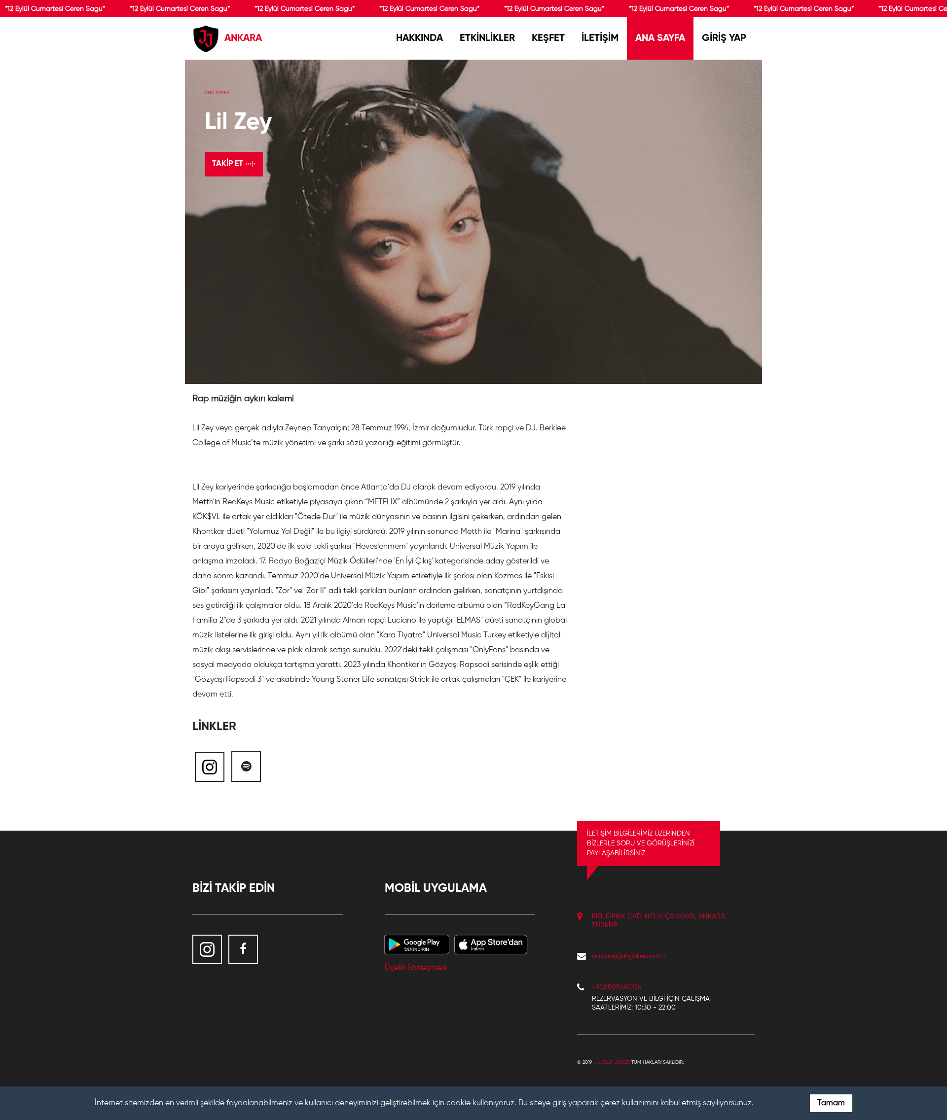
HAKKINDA (419, 38)
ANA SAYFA (660, 38)
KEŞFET (548, 38)
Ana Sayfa (217, 92)
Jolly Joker (614, 1062)
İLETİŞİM (600, 38)
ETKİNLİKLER (487, 38)
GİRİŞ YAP (724, 38)
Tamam (831, 1103)
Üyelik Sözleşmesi (415, 968)
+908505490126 (616, 987)
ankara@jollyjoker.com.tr (628, 956)
